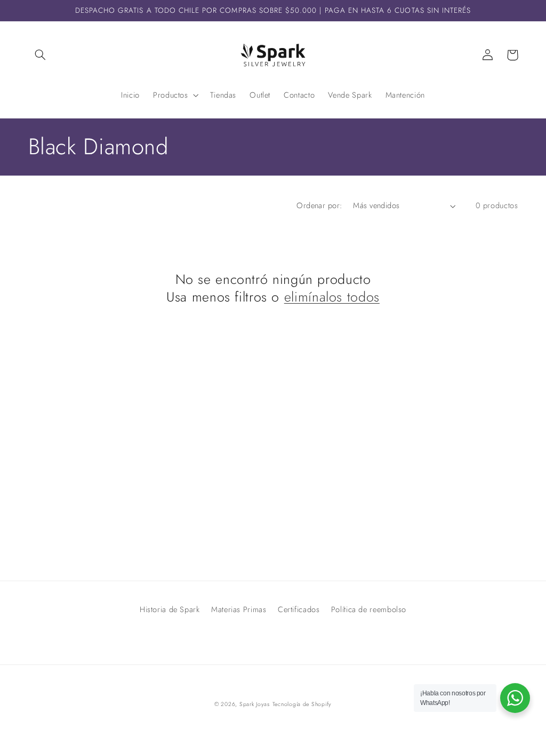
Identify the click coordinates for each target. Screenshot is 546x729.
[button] (40, 55)
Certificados (299, 609)
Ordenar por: (319, 205)
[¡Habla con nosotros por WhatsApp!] (515, 698)
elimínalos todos (332, 297)
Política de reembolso (368, 609)
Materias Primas (238, 609)
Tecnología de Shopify (302, 704)
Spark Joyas (254, 704)
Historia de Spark (170, 609)
